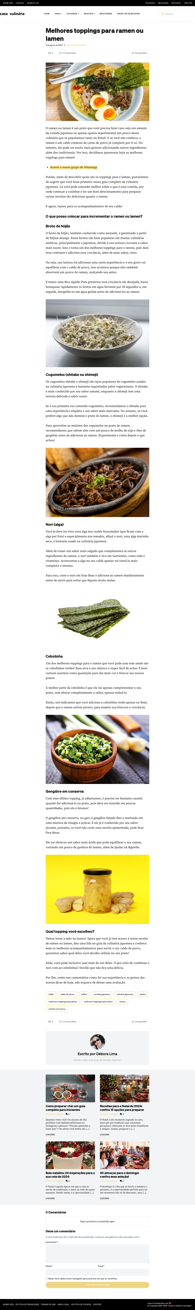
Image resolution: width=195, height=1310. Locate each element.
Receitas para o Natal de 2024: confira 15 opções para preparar (122, 1107)
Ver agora (152, 1304)
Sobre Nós (8, 3)
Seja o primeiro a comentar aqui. (97, 1221)
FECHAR (186, 1293)
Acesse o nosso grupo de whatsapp (73, 167)
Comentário (52, 1242)
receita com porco (57, 1009)
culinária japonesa (124, 994)
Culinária (72, 13)
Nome (49, 1266)
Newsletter (33, 3)
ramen (122, 1001)
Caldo (51, 994)
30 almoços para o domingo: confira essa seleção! (119, 1174)
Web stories (106, 13)
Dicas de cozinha (77, 45)
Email (101, 1266)
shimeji (83, 382)
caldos (84, 994)
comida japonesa (102, 994)
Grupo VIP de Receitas (128, 13)
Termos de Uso (48, 1304)
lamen (143, 994)
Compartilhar (141, 53)
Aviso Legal (63, 1304)
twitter (188, 3)
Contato (20, 3)
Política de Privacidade (27, 1304)
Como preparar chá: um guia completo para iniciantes (65, 1107)
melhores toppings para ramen (98, 1001)
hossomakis (111, 532)
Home (47, 13)
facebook (150, 3)
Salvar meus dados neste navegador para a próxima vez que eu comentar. (82, 1278)
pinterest (176, 3)
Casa (57, 13)
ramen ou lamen (60, 128)
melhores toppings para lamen (62, 1001)
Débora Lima (106, 1053)
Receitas (88, 13)
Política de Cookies (81, 1304)
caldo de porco (67, 994)
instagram (163, 3)
